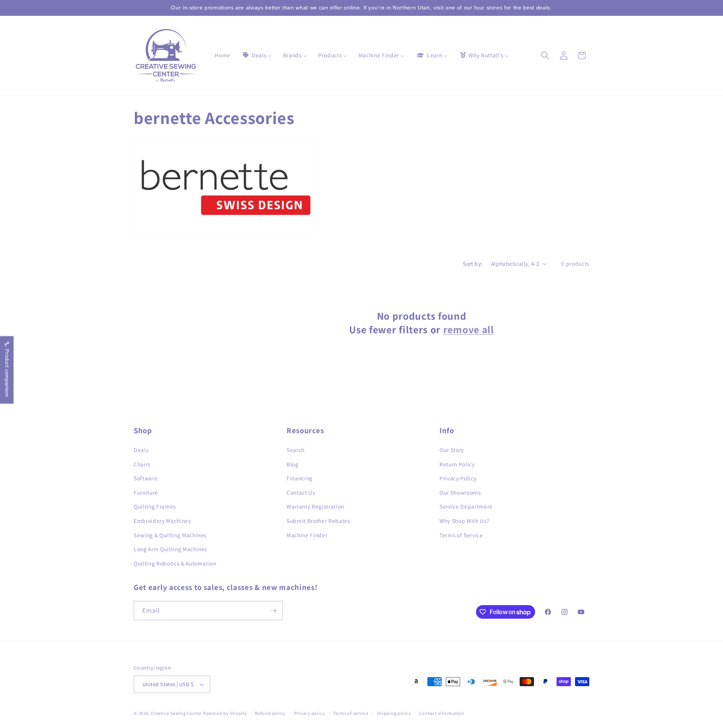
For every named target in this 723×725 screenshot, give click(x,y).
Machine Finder (307, 534)
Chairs (142, 463)
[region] (361, 8)
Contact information (441, 713)
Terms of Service (461, 534)
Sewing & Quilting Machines (170, 534)
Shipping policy (394, 713)
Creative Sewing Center (176, 713)
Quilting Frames (155, 506)
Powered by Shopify (225, 713)
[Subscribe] (273, 611)
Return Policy (457, 463)
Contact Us (301, 492)
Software (145, 477)
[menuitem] (222, 55)
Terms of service (351, 713)
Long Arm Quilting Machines (170, 548)
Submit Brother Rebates (318, 520)
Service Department (466, 506)
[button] (545, 55)
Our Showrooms (460, 492)
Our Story (451, 449)
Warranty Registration (315, 506)
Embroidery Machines (162, 520)
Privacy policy (309, 713)
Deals (141, 449)
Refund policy (270, 713)
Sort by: (473, 263)
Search (296, 449)
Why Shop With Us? (464, 520)
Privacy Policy (457, 477)
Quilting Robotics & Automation (175, 563)
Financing (300, 477)
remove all (468, 329)
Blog (293, 463)
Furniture (146, 492)
